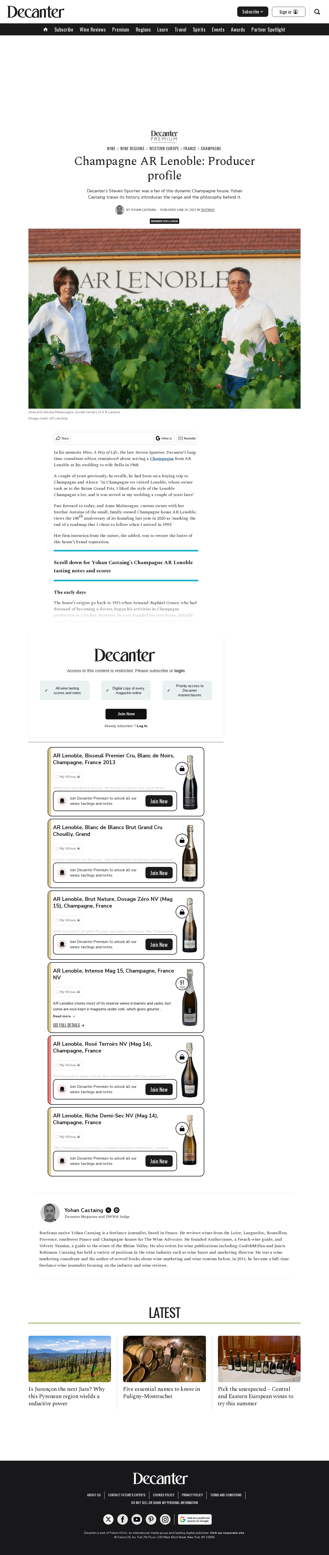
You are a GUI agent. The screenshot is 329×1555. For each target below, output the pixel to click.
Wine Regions (132, 148)
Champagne (211, 148)
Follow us (166, 438)
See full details (66, 1025)
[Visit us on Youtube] (137, 1519)
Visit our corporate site (227, 1533)
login (179, 670)
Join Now (159, 801)
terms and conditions (226, 1494)
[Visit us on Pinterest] (151, 1519)
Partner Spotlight (268, 29)
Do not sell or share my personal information (164, 1502)
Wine (111, 148)
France (190, 148)
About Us (94, 1494)
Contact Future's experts (126, 1494)
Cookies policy (163, 1494)
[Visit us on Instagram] (165, 1519)
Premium (120, 29)
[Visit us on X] (108, 1519)
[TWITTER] (109, 1210)
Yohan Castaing (143, 210)
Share (65, 438)
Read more (62, 1016)
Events (218, 29)
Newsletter (190, 438)
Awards (238, 29)
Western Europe (164, 148)
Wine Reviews (93, 29)
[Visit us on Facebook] (122, 1519)
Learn (162, 29)
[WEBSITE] (118, 1210)
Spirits (199, 29)
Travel (180, 29)
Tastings (207, 210)
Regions (143, 29)
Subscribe (250, 11)
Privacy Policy (192, 1494)
